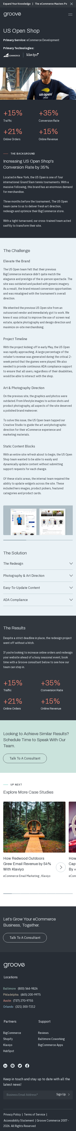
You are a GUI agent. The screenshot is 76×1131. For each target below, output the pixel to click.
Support (44, 1021)
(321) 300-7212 (25, 1007)
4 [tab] (33, 893)
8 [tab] (68, 893)
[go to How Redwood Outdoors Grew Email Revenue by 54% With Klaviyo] (61, 867)
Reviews (43, 1033)
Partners (10, 1021)
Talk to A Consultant (25, 938)
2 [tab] (16, 893)
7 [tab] (59, 893)
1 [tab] (7, 893)
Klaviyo (7, 1045)
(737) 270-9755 (23, 1000)
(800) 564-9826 (28, 988)
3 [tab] (25, 893)
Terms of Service (34, 1114)
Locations (11, 977)
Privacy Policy (12, 1114)
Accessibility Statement (19, 1120)
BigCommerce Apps (50, 1045)
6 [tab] (51, 893)
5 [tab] (42, 893)
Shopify (8, 1039)
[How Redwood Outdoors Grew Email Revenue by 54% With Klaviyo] (34, 827)
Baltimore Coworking (51, 1039)
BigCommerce (12, 1033)
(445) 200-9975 (31, 994)
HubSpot (8, 1051)
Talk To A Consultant (25, 758)
